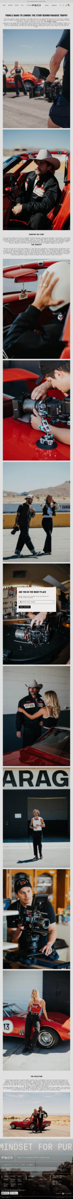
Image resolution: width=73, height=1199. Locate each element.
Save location (24, 607)
